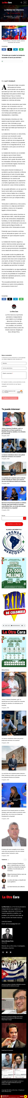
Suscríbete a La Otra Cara (14, 524)
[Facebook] (4, 49)
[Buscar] (21, 2)
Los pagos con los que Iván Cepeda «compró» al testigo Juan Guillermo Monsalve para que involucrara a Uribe (12, 1082)
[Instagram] (10, 952)
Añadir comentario (8, 373)
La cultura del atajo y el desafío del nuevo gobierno (16, 881)
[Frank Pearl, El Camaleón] (14, 1035)
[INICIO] (8, 13)
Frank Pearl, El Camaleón (7, 1050)
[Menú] (24, 2)
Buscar (3, 515)
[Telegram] (15, 49)
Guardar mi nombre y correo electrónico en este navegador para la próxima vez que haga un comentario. (13, 384)
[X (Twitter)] (9, 49)
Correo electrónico (7, 368)
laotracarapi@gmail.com (13, 924)
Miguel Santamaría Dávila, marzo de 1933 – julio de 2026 (16, 875)
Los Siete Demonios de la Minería (16, 886)
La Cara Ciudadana (14, 17)
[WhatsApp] (21, 49)
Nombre (5, 363)
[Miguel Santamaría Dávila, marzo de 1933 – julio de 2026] (4, 875)
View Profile (4, 943)
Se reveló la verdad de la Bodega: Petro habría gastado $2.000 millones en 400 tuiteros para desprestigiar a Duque (12, 1018)
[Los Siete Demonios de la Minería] (4, 887)
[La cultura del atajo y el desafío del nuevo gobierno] (4, 881)
